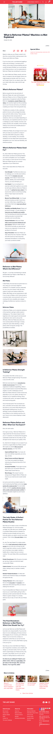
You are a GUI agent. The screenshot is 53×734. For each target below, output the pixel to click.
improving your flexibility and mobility (15, 212)
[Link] (14, 50)
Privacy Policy (30, 716)
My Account (5, 711)
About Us (17, 711)
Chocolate (12, 582)
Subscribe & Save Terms (32, 712)
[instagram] (49, 702)
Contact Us (5, 718)
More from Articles (28, 693)
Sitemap (29, 720)
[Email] (18, 50)
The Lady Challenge (7, 720)
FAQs (4, 716)
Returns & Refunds (31, 711)
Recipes (16, 716)
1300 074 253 (46, 720)
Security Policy (30, 718)
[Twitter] (21, 50)
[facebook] (44, 702)
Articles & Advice (19, 714)
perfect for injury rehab (17, 190)
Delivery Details (6, 714)
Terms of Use (30, 714)
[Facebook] (25, 50)
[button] (4, 1)
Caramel (19, 582)
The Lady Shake (18, 537)
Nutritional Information (20, 718)
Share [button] (48, 45)
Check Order (6, 712)
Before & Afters (18, 712)
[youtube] (46, 702)
